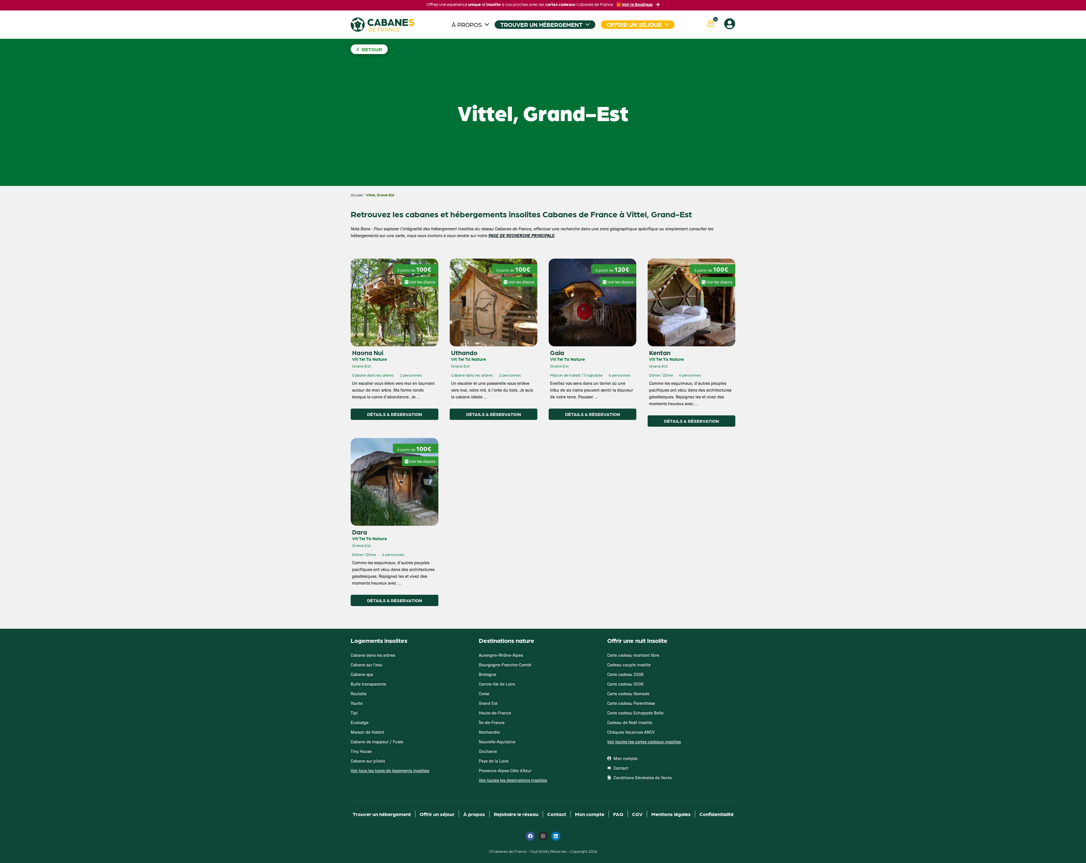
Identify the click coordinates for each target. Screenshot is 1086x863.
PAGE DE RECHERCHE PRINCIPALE (521, 235)
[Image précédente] (360, 270)
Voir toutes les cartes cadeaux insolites (644, 741)
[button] (420, 280)
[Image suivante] (372, 270)
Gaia (557, 352)
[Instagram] (543, 836)
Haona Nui (367, 352)
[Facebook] (530, 836)
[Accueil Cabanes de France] (382, 25)
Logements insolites (379, 640)
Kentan (660, 352)
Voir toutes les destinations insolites (513, 780)
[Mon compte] (729, 23)
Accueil (357, 195)
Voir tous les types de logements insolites (390, 770)
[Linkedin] (555, 836)
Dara (359, 532)
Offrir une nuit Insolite (637, 640)
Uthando (464, 352)
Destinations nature (506, 640)
